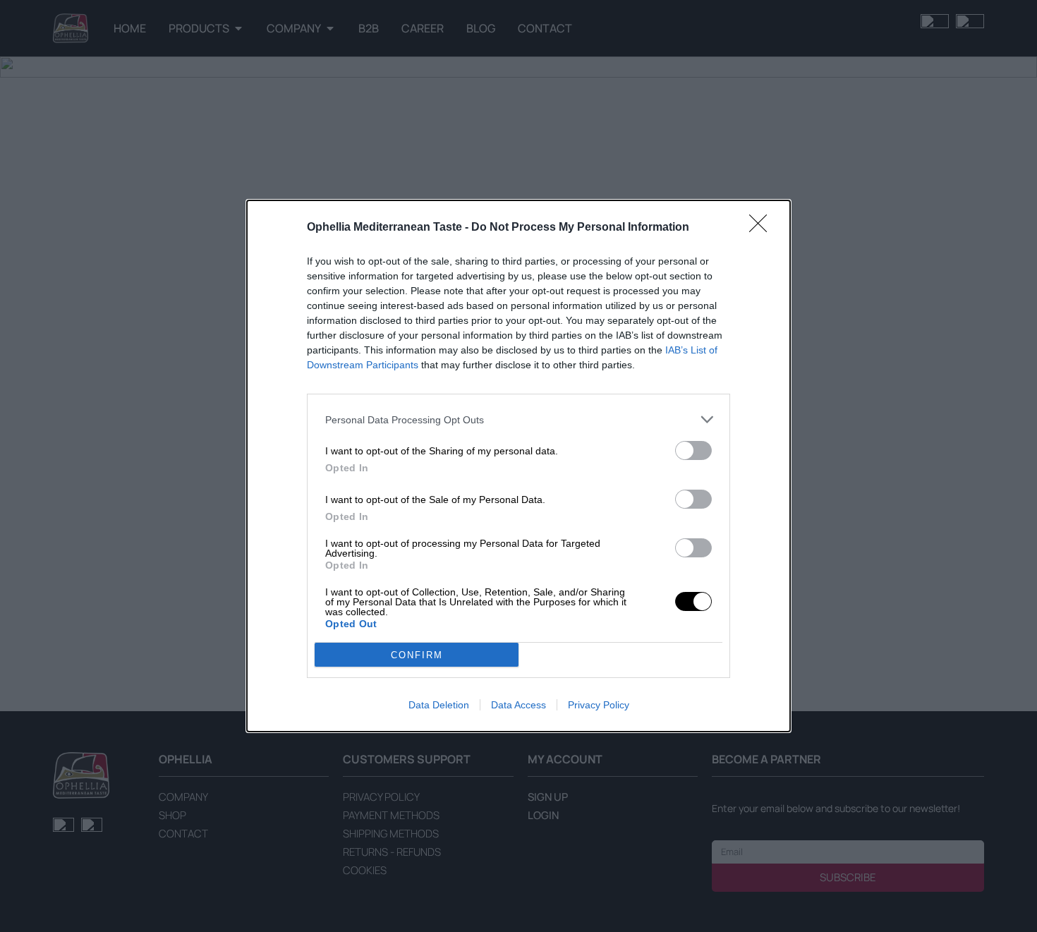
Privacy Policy (598, 704)
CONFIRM (417, 655)
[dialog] (518, 466)
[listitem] (518, 419)
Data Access (518, 704)
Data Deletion (438, 704)
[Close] (762, 227)
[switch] (693, 450)
